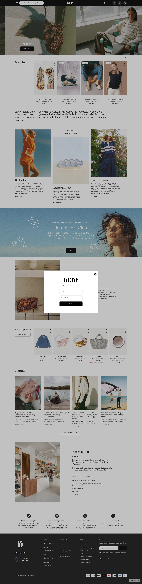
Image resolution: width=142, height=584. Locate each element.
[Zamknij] (95, 274)
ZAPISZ (71, 303)
